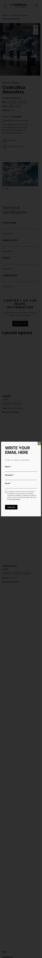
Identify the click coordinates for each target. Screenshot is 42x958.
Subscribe (11, 507)
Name (8, 467)
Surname (9, 475)
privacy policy (15, 499)
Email (8, 483)
